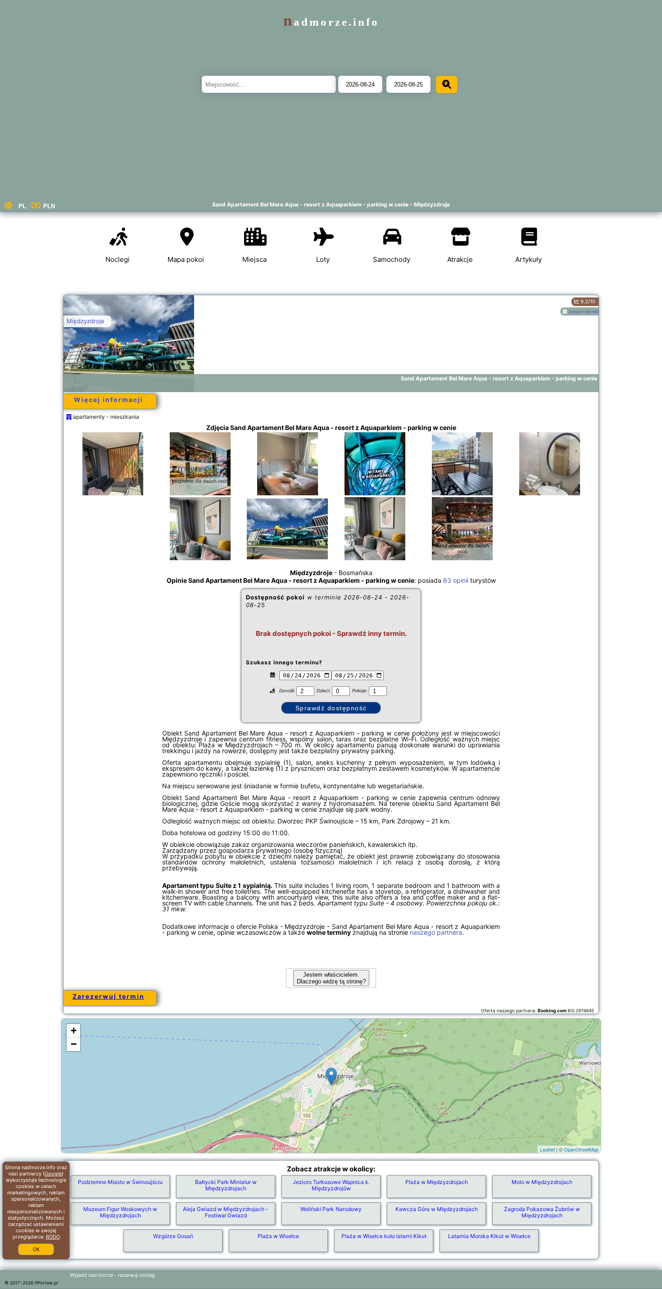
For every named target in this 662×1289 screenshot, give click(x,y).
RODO (53, 1237)
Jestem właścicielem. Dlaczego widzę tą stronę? (331, 978)
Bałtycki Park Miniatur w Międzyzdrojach (226, 1185)
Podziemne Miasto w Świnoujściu (120, 1182)
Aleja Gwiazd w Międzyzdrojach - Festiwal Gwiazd (225, 1212)
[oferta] (69, 416)
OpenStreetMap (581, 1149)
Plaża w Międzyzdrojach (436, 1182)
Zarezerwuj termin (109, 996)
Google (53, 1173)
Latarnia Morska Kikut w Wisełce (489, 1236)
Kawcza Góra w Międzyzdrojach (436, 1209)
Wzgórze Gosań (173, 1236)
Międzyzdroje (85, 321)
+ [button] (74, 1030)
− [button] (74, 1044)
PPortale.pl (46, 1282)
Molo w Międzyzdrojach (542, 1182)
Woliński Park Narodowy (331, 1209)
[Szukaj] (446, 84)
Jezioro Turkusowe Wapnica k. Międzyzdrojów (331, 1185)
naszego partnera (436, 932)
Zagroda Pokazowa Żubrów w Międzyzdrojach (542, 1212)
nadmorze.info (331, 22)
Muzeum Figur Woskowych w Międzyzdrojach (120, 1212)
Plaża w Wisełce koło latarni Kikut (383, 1236)
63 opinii (455, 580)
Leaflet (547, 1149)
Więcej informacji (108, 399)
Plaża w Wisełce (278, 1236)
